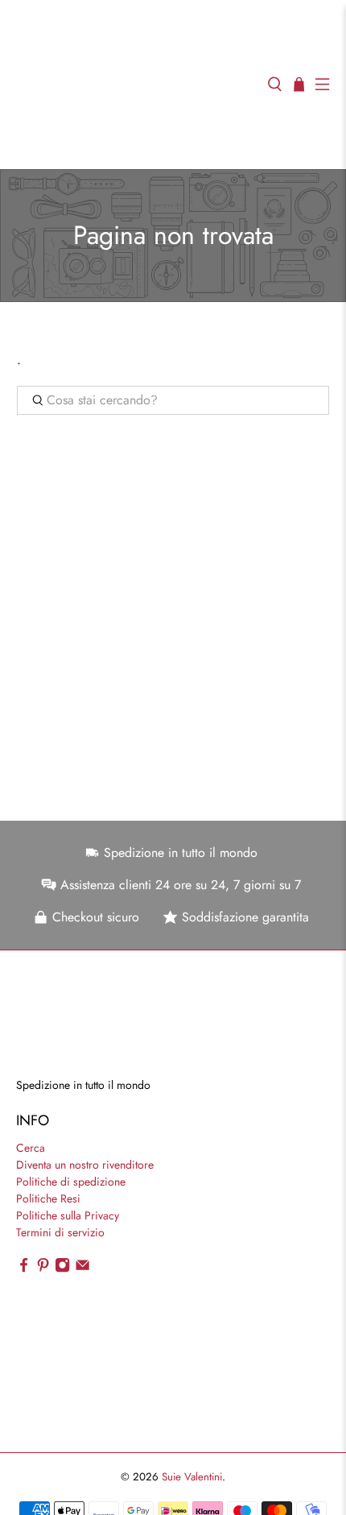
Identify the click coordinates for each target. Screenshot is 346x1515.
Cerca (30, 1148)
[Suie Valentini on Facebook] (23, 1268)
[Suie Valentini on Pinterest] (43, 1268)
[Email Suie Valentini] (82, 1268)
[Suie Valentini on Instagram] (62, 1268)
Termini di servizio (60, 1232)
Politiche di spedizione (71, 1182)
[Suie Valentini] (133, 84)
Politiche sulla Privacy (67, 1215)
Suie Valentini (192, 1476)
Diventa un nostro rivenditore (85, 1165)
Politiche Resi (48, 1198)
